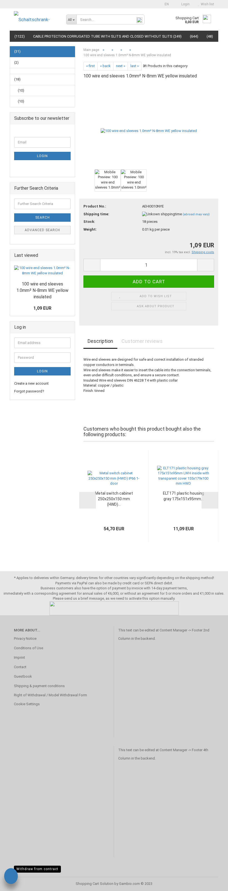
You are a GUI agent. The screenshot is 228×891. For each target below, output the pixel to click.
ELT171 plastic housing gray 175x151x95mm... (183, 496)
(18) (17, 79)
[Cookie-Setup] (11, 877)
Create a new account (31, 383)
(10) (20, 90)
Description (100, 341)
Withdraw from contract (37, 869)
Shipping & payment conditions (39, 686)
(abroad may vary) (196, 214)
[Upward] (212, 882)
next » (120, 66)
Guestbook (23, 676)
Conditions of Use (28, 648)
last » (134, 66)
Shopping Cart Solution (94, 884)
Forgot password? (29, 391)
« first (90, 66)
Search (42, 217)
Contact (20, 667)
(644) (194, 36)
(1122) (19, 36)
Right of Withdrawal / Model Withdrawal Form (50, 695)
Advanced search (42, 230)
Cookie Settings (27, 704)
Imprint (19, 657)
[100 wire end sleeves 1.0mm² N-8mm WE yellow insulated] (149, 126)
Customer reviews (142, 341)
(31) (17, 51)
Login (185, 4)
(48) (210, 36)
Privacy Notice (25, 638)
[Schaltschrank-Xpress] (36, 19)
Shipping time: (96, 214)
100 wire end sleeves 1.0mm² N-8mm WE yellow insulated (42, 290)
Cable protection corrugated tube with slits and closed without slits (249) (107, 36)
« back (105, 66)
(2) (16, 62)
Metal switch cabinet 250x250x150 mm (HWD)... (114, 499)
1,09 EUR (42, 308)
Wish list (206, 4)
